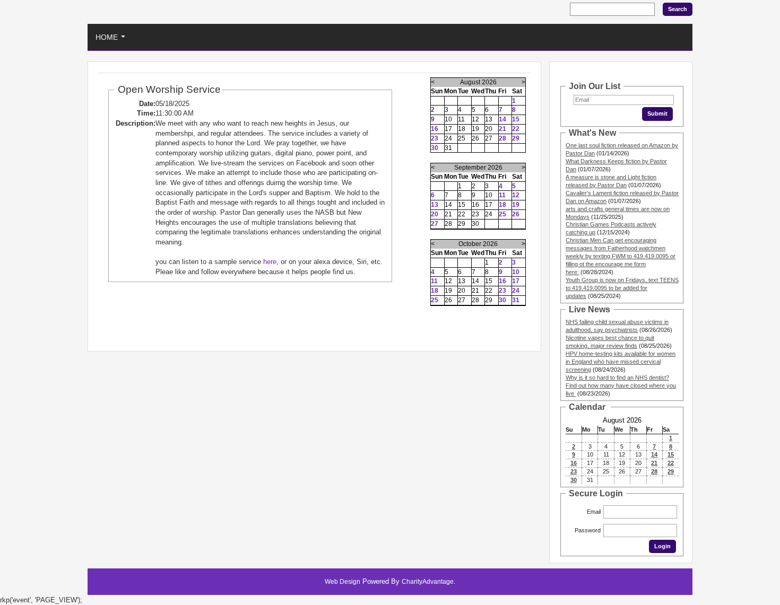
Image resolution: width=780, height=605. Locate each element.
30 (434, 148)
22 (515, 129)
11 (502, 195)
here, (271, 262)
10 (515, 272)
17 (515, 281)
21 (502, 129)
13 (434, 204)
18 (502, 204)
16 (434, 129)
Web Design (342, 581)
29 (515, 138)
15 (515, 119)
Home (112, 40)
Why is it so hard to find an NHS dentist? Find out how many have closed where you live (621, 385)
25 (502, 214)
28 (502, 138)
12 (515, 195)
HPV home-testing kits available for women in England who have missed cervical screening (620, 361)
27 (434, 223)
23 (434, 138)
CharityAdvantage (428, 581)
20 (434, 214)
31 (515, 300)
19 (515, 204)
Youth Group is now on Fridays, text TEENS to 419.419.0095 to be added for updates (622, 288)
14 (502, 119)
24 (515, 290)
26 (515, 214)
